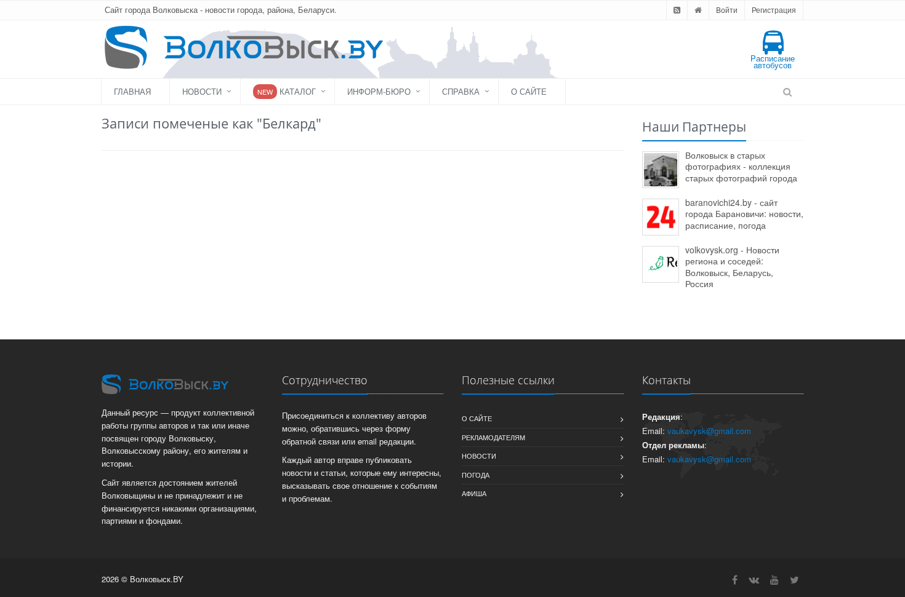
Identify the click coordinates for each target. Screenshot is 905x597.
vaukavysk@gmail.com (709, 431)
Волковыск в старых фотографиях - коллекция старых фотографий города (741, 166)
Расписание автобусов (772, 61)
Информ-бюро (379, 91)
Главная (132, 91)
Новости (202, 91)
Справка (461, 91)
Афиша (474, 493)
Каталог (286, 91)
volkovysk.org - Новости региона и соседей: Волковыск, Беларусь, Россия (732, 266)
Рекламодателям (493, 437)
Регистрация (774, 9)
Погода (475, 475)
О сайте (529, 91)
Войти (727, 9)
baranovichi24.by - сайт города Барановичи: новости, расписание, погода (744, 213)
